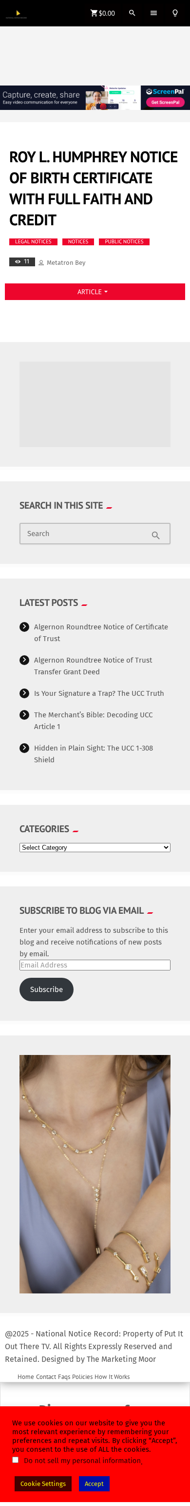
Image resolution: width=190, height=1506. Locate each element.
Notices (78, 241)
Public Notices (124, 241)
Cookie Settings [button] (43, 1483)
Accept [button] (94, 1483)
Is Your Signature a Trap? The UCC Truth (99, 693)
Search (38, 534)
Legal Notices (33, 241)
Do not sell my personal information (82, 1460)
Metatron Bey (66, 262)
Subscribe (46, 989)
